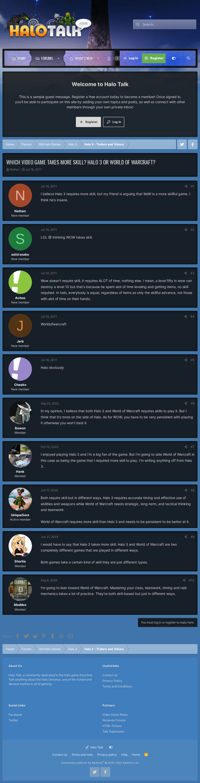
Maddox (20, 605)
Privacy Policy (112, 681)
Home (22, 58)
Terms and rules (82, 754)
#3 (192, 273)
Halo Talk (96, 747)
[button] (60, 58)
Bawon (20, 428)
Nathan (15, 169)
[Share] (186, 186)
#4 (192, 316)
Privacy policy (107, 754)
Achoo (20, 298)
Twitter (13, 720)
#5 (192, 360)
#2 (192, 229)
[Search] (188, 58)
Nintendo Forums (114, 720)
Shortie (20, 561)
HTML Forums (112, 726)
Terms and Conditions (117, 686)
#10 (191, 580)
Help (124, 754)
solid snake (20, 254)
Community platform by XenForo (100, 762)
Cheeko (20, 385)
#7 (192, 447)
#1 (192, 186)
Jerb (20, 341)
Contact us (109, 675)
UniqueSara (20, 515)
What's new (84, 58)
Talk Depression (113, 731)
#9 (192, 537)
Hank (20, 471)
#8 (192, 490)
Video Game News (115, 714)
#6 (192, 403)
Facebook (15, 714)
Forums (47, 58)
